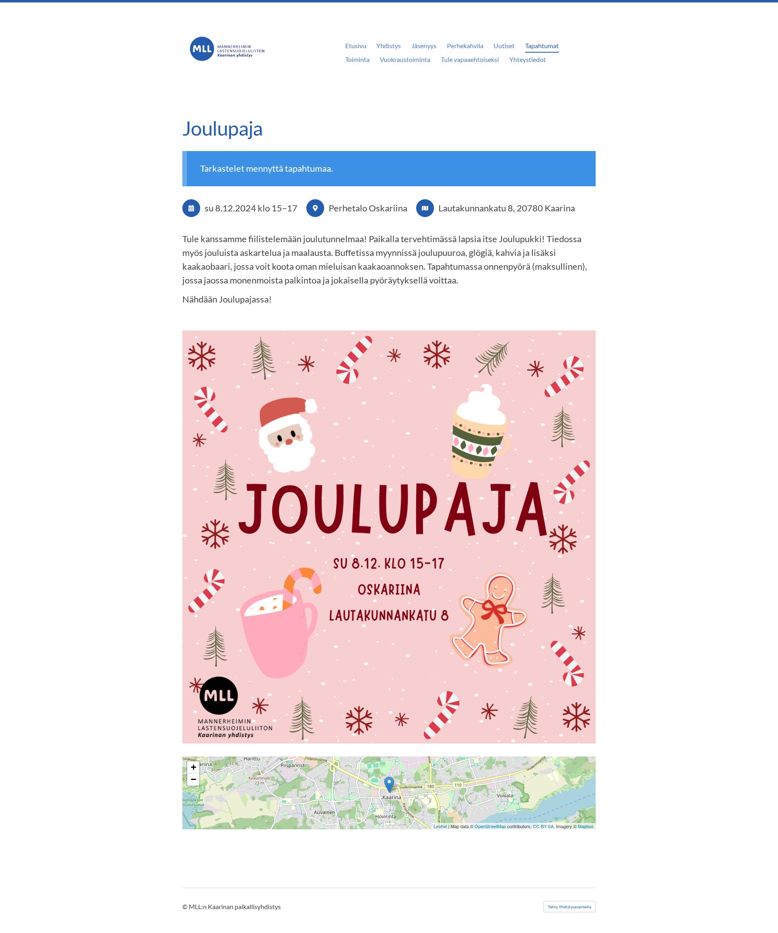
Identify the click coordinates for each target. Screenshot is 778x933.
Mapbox (586, 826)
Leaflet (440, 826)
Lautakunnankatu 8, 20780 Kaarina (506, 207)
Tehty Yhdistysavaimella (569, 906)
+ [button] (193, 767)
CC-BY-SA (543, 826)
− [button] (193, 779)
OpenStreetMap (490, 826)
